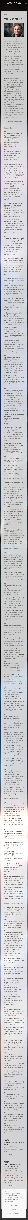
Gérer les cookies (14, 1213)
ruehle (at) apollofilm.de (15, 121)
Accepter (14, 1205)
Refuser (14, 1209)
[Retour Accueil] (14, 3)
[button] (26, 3)
